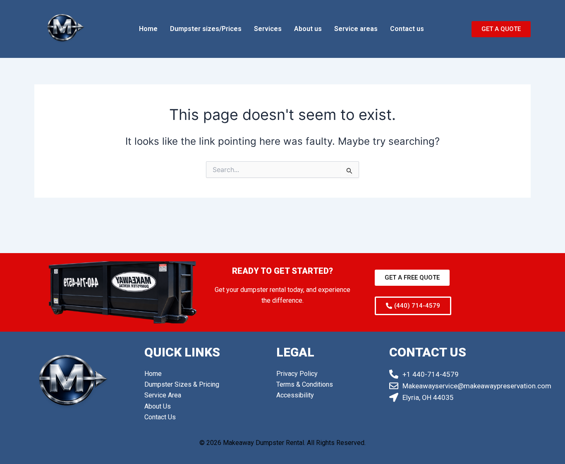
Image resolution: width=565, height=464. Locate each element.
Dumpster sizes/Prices (206, 29)
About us (308, 29)
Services (268, 29)
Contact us (407, 29)
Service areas (356, 29)
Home (148, 29)
